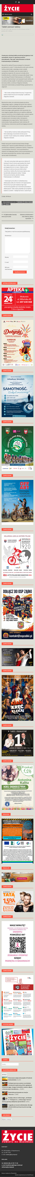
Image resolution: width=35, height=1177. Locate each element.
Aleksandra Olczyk (15, 29)
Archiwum (23, 29)
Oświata (10, 31)
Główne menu (8, 14)
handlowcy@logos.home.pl (14, 1165)
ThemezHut (13, 1173)
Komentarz (8, 235)
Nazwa (7, 257)
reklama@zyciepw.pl (8, 1167)
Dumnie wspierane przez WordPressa (24, 1175)
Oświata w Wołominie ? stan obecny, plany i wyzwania (26, 216)
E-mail (7, 262)
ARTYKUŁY (4, 1074)
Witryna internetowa (8, 268)
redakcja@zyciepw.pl (11, 1154)
